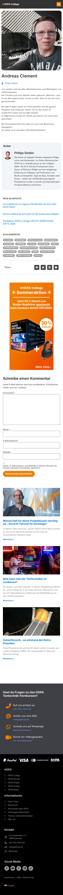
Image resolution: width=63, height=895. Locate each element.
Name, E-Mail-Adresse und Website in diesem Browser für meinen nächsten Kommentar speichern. (30, 467)
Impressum (9, 877)
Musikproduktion (29, 248)
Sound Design (47, 252)
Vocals (38, 255)
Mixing (55, 244)
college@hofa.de (21, 719)
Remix (35, 252)
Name (6, 429)
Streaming (9, 255)
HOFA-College (35, 240)
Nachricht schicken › (22, 730)
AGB (19, 877)
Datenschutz (28, 877)
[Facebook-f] (6, 868)
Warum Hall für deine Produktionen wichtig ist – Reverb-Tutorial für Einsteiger (30, 522)
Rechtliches (10, 252)
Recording (24, 252)
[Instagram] (18, 868)
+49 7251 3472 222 (22, 709)
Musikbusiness (10, 248)
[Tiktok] (30, 868)
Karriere (20, 244)
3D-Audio (8, 240)
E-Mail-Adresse (10, 441)
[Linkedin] (24, 868)
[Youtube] (12, 868)
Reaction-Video (47, 248)
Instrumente (51, 240)
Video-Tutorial (24, 255)
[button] (59, 4)
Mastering (43, 244)
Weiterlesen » (8, 539)
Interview (8, 244)
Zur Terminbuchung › (23, 740)
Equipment (20, 240)
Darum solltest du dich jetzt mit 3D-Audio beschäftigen (31, 214)
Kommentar (9, 393)
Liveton (31, 244)
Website (6, 452)
